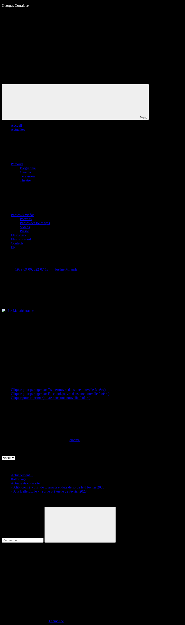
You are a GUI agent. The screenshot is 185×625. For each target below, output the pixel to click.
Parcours (17, 164)
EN (13, 247)
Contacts (17, 243)
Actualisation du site (25, 483)
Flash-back (18, 235)
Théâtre (25, 180)
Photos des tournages (35, 223)
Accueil (16, 125)
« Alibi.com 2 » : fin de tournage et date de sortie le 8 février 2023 (57, 487)
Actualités (18, 129)
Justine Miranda (66, 269)
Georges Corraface (15, 5)
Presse (24, 231)
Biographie (28, 168)
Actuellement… (22, 475)
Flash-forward (21, 239)
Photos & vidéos (22, 215)
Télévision (27, 176)
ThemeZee (56, 621)
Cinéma (25, 172)
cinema (74, 440)
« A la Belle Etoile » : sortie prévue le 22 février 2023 (49, 491)
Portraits (26, 219)
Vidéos (25, 227)
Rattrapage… (20, 479)
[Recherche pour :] (23, 540)
